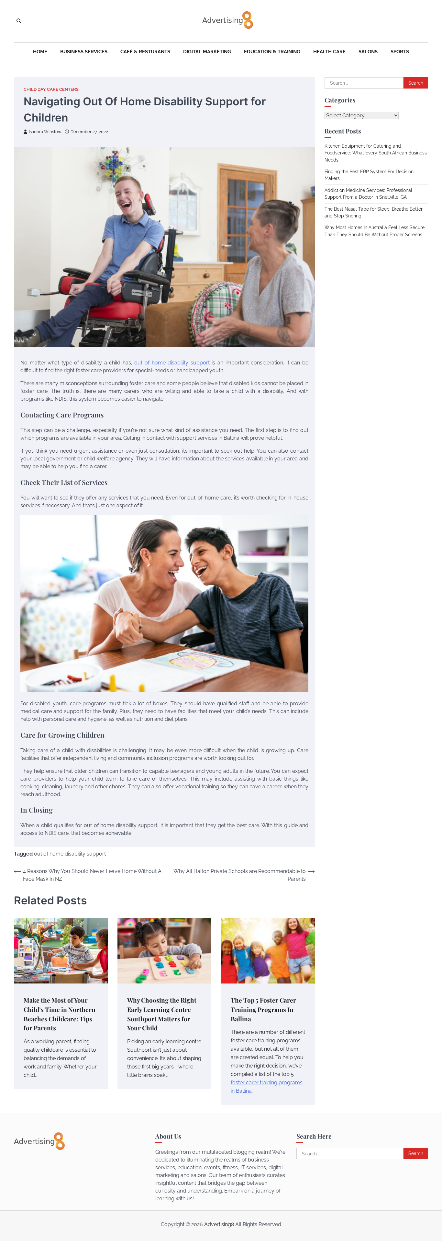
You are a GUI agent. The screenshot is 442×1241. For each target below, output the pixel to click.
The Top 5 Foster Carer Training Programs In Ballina (263, 1009)
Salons (368, 52)
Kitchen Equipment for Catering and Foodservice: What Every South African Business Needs (376, 153)
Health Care (329, 52)
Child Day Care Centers (51, 89)
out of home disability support (171, 363)
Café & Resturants (145, 52)
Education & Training (272, 52)
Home (40, 52)
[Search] (19, 21)
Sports (400, 52)
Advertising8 (219, 1224)
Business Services (83, 52)
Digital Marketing (207, 52)
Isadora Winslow (45, 131)
